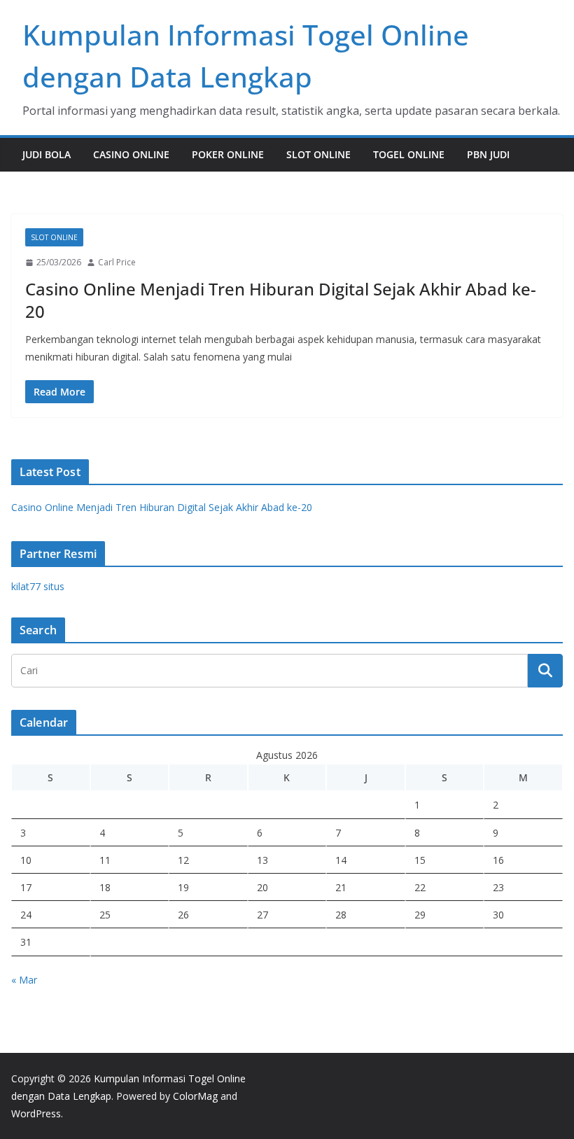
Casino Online (131, 154)
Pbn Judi (488, 154)
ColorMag (195, 1096)
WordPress (36, 1113)
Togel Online (408, 154)
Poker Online (228, 154)
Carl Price (117, 262)
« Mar (24, 979)
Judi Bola (46, 154)
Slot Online (318, 154)
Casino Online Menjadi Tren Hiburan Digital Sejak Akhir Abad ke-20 (280, 299)
